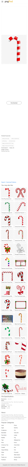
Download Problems (11, 182)
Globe (2, 452)
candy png (4, 141)
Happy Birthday (4, 450)
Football (3, 447)
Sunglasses (4, 430)
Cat (15, 430)
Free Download (14, 103)
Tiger (2, 440)
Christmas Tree (4, 445)
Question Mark (17, 457)
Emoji (15, 442)
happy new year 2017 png (7, 143)
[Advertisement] (14, 21)
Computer (16, 452)
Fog (15, 437)
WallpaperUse (17, 440)
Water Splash (17, 454)
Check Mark (17, 445)
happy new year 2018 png (7, 145)
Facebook (3, 459)
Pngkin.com (4, 457)
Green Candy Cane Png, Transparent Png (11, 338)
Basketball (3, 432)
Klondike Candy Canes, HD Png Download (11, 324)
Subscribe (16, 432)
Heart (2, 425)
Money (15, 459)
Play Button (3, 435)
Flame (15, 425)
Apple (2, 427)
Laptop (15, 435)
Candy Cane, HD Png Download (8, 351)
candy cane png (5, 138)
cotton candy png (15, 138)
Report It (3, 182)
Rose (2, 442)
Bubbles (3, 437)
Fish (15, 450)
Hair (15, 447)
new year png (12, 141)
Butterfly (16, 427)
